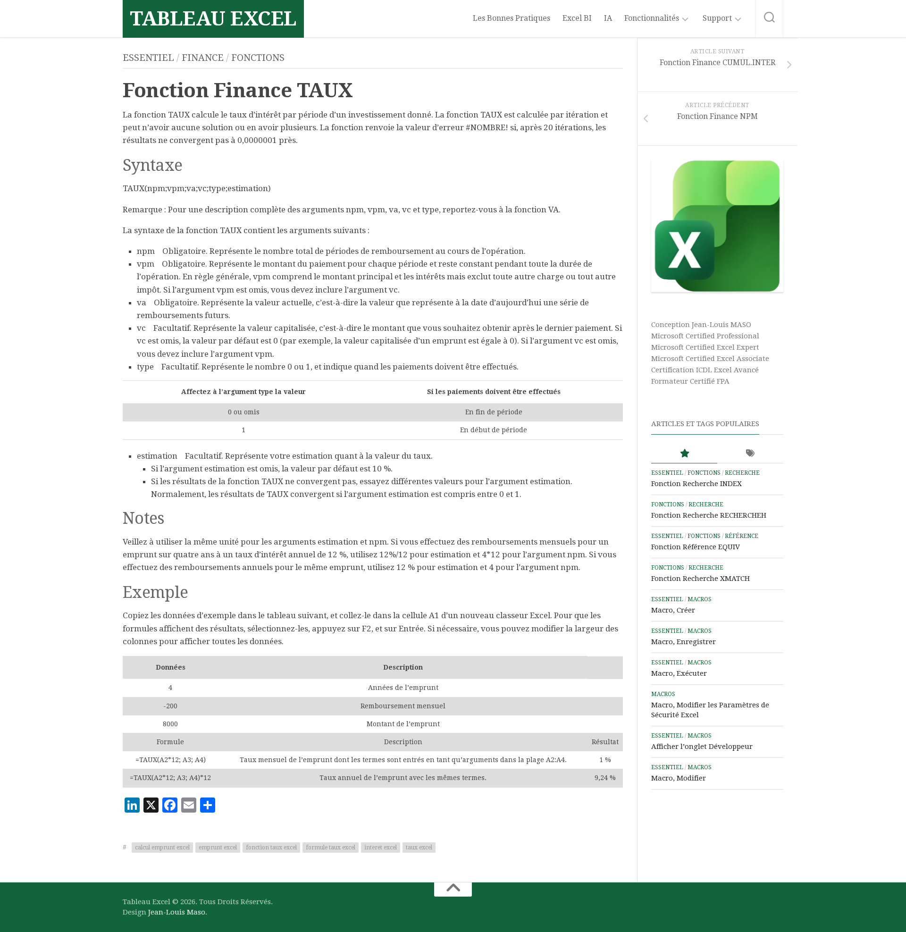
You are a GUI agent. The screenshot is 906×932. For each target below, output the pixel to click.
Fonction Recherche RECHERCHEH (708, 515)
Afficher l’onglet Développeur (702, 746)
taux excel (419, 847)
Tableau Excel (213, 18)
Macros (700, 599)
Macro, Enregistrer (683, 642)
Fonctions (258, 57)
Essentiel (148, 57)
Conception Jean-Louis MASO (701, 324)
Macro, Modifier (678, 778)
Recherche (742, 473)
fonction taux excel (271, 847)
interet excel (380, 847)
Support (717, 18)
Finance (203, 57)
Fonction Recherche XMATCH (700, 578)
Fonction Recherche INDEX (696, 483)
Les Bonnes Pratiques (511, 18)
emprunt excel (218, 847)
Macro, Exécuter (679, 673)
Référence (741, 536)
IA (608, 18)
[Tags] (750, 453)
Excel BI (577, 18)
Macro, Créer (673, 610)
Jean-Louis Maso (176, 912)
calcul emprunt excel (162, 847)
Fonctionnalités (651, 18)
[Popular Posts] (684, 453)
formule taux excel (330, 847)
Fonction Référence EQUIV (695, 547)
